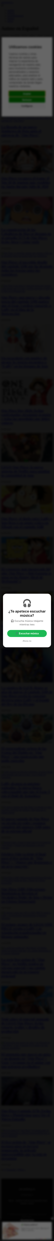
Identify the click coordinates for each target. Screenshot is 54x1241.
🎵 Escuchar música (27, 633)
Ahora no (27, 641)
